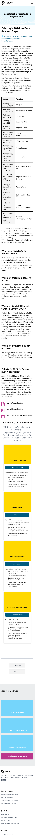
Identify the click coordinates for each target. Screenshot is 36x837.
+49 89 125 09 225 (9, 834)
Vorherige (18, 665)
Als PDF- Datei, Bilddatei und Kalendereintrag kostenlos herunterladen (16, 38)
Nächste (16, 672)
